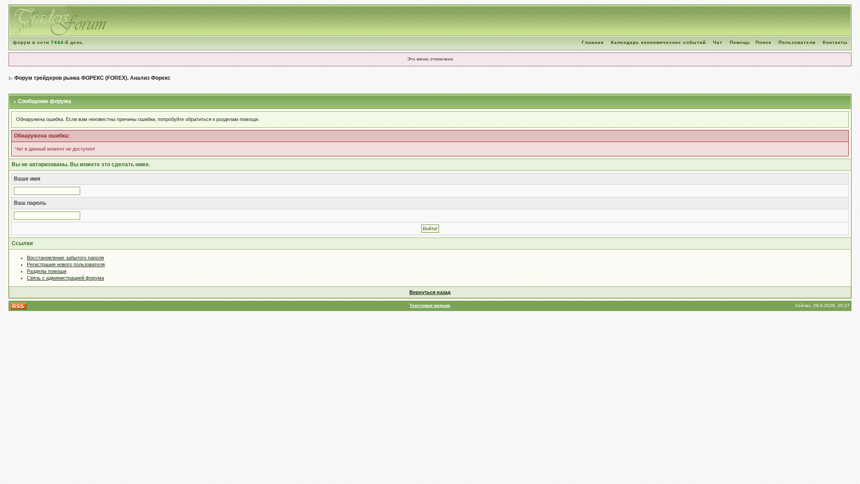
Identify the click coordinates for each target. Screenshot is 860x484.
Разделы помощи (46, 271)
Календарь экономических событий (658, 42)
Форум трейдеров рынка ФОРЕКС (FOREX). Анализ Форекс (92, 78)
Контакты (835, 42)
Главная (593, 42)
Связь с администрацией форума (65, 278)
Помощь (740, 42)
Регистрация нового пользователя (66, 264)
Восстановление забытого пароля (65, 257)
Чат (717, 42)
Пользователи (797, 42)
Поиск (763, 42)
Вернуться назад (430, 292)
